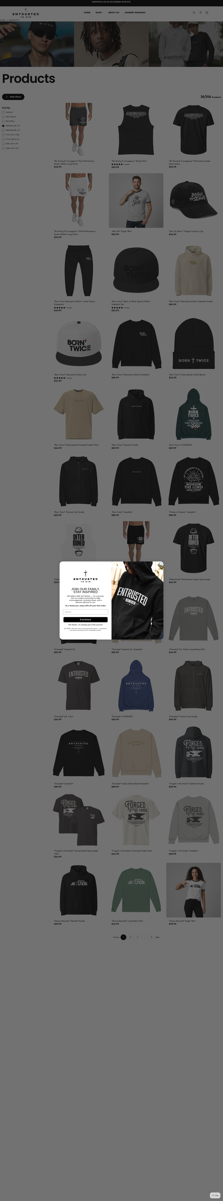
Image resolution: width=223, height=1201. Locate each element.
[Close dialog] (160, 564)
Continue (85, 619)
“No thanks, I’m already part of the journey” (85, 624)
